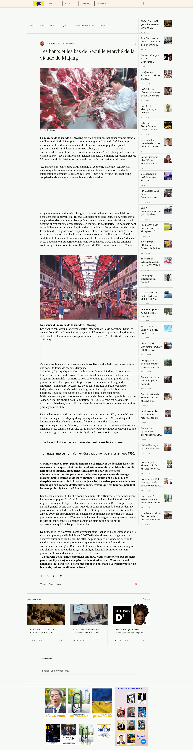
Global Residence (85, 25)
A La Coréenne (47, 25)
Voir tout (146, 599)
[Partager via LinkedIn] (54, 576)
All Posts (31, 25)
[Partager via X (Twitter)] (47, 576)
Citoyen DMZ (65, 25)
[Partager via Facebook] (41, 576)
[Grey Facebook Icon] (143, 3)
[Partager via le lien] (60, 576)
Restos (102, 25)
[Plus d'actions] (135, 43)
